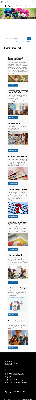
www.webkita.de (27, 399)
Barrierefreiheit (9, 364)
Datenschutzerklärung (11, 363)
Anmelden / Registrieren (23, 5)
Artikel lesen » (13, 85)
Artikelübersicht (20, 41)
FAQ (28, 41)
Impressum (8, 361)
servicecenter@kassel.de (17, 381)
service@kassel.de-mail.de (19, 382)
